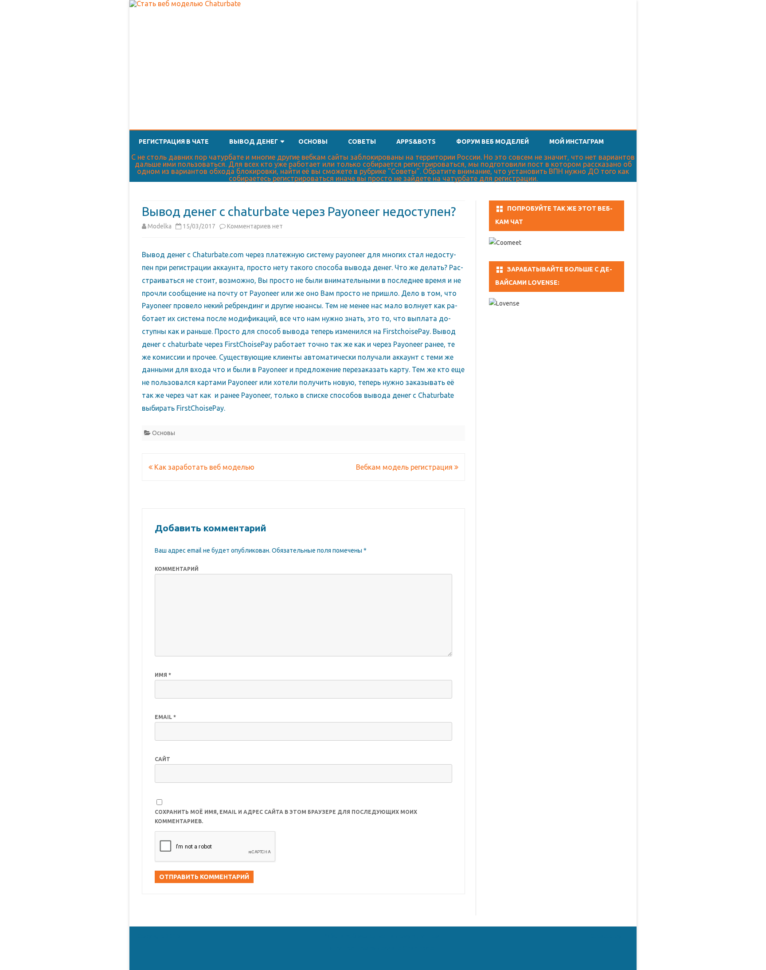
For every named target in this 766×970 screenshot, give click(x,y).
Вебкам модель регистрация (405, 467)
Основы (313, 141)
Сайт (162, 759)
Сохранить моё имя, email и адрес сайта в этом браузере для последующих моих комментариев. (286, 816)
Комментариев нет (255, 226)
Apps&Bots (416, 141)
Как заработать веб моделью (203, 467)
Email (165, 717)
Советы (362, 141)
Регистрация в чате (174, 141)
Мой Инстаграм (576, 141)
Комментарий (177, 569)
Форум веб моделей (492, 141)
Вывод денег (253, 141)
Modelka (160, 226)
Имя (163, 675)
